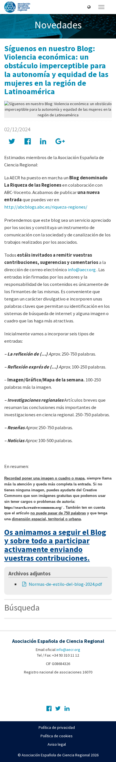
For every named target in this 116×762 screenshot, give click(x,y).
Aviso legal (57, 744)
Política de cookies (57, 735)
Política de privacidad (57, 727)
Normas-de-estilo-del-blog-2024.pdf (65, 584)
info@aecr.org (82, 269)
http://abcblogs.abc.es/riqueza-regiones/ (45, 207)
